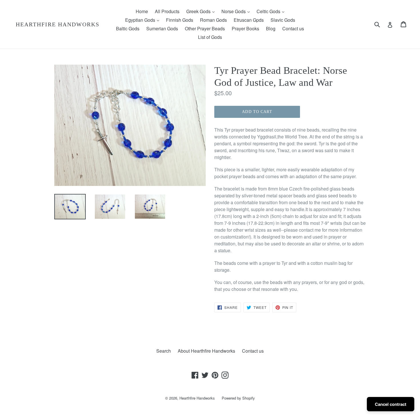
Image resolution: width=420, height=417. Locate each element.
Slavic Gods (283, 20)
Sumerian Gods (162, 28)
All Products (167, 11)
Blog (270, 28)
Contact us (293, 28)
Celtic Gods (272, 11)
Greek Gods (201, 11)
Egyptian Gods (143, 19)
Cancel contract (390, 404)
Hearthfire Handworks (57, 24)
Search (163, 350)
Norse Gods (237, 11)
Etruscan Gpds (249, 20)
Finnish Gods (179, 20)
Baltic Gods (127, 28)
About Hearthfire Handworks (206, 350)
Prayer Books (245, 28)
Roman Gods (213, 20)
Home (142, 11)
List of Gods (210, 37)
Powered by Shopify (238, 398)
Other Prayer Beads (205, 28)
